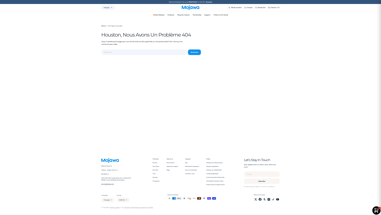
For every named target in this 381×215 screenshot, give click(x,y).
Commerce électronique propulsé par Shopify (138, 207)
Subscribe (261, 181)
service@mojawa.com (107, 184)
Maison (103, 26)
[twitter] (256, 199)
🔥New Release (158, 15)
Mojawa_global (115, 207)
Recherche (194, 52)
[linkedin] (264, 199)
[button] (248, 7)
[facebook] (260, 199)
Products (171, 15)
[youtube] (277, 199)
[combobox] (144, 52)
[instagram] (269, 199)
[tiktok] (273, 199)
